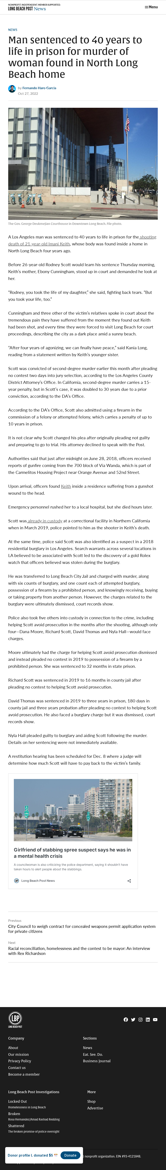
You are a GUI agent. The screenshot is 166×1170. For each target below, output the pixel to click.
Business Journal (97, 1061)
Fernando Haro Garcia (39, 87)
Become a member (24, 1074)
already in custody (44, 521)
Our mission (18, 1055)
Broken (34, 1117)
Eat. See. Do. (93, 1055)
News (12, 29)
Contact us (17, 1068)
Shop (91, 1101)
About (13, 1048)
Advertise (95, 1108)
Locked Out (27, 1104)
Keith (66, 486)
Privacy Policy (19, 1061)
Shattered (33, 1129)
